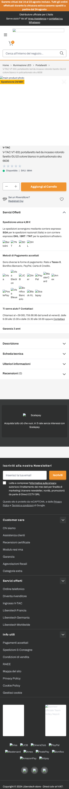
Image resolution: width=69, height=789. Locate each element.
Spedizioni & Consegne (17, 649)
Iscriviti (58, 475)
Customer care (13, 519)
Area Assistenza (37, 18)
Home (6, 65)
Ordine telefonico (13, 589)
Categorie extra (12, 570)
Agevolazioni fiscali (15, 563)
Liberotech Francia (14, 610)
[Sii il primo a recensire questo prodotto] (12, 166)
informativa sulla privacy (43, 483)
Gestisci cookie (12, 692)
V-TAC (6, 147)
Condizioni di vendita (16, 657)
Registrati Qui (15, 201)
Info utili (9, 634)
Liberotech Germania (16, 617)
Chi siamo (9, 528)
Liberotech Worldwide (16, 624)
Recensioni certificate (16, 542)
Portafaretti (41, 65)
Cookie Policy (11, 685)
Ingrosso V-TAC (12, 603)
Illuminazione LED (22, 65)
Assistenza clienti (14, 535)
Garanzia (9, 556)
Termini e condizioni (23, 505)
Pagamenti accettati (15, 642)
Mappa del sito (12, 671)
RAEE (7, 664)
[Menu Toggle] (5, 35)
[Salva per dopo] (61, 199)
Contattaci (59, 319)
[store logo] (38, 34)
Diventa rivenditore (15, 596)
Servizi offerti (12, 580)
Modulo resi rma (13, 549)
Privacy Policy (12, 678)
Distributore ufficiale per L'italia (36, 14)
